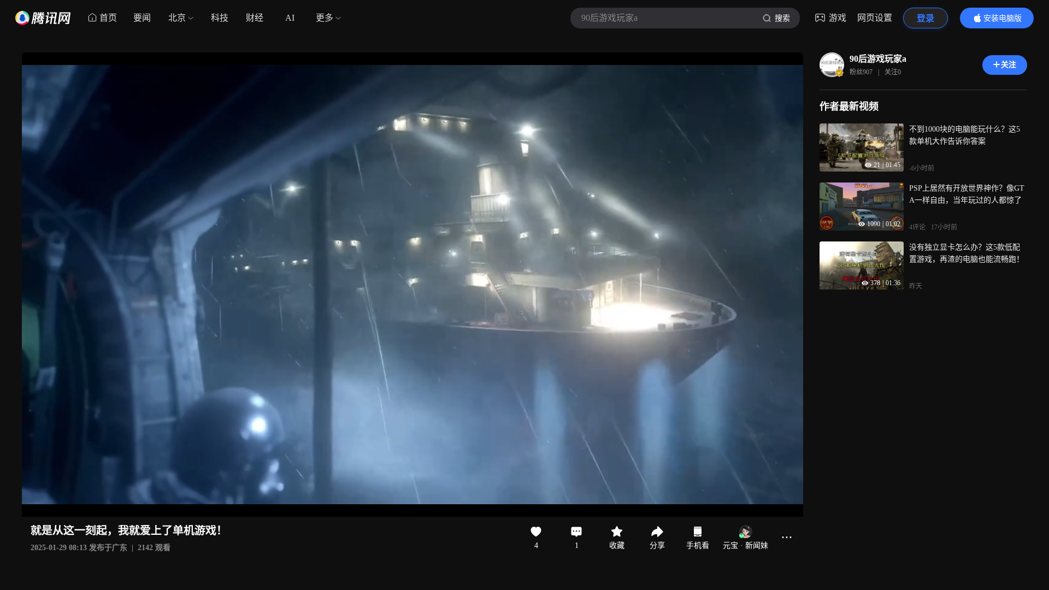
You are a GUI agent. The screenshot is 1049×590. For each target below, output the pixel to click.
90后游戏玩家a (878, 58)
